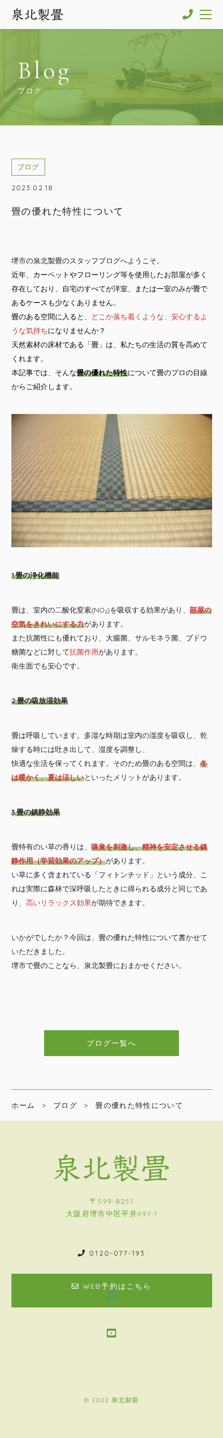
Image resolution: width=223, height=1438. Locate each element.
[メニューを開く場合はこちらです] (206, 14)
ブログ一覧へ (112, 1042)
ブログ (28, 166)
